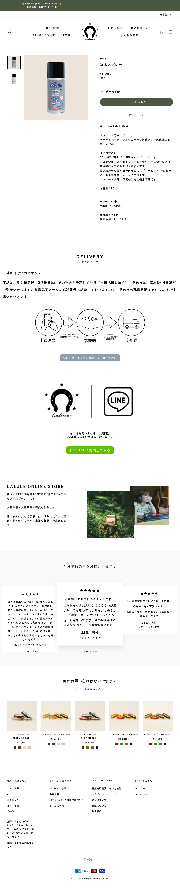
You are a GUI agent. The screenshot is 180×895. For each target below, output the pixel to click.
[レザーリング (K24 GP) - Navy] (131, 744)
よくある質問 (130, 35)
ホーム (103, 59)
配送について (136, 115)
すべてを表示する (90, 689)
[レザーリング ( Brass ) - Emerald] (155, 744)
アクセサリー (14, 800)
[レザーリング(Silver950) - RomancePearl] (29, 747)
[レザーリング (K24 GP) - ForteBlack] (49, 744)
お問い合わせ (117, 27)
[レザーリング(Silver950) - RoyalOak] (19, 747)
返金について (99, 800)
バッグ (10, 794)
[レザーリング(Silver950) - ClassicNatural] (24, 747)
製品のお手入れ (141, 27)
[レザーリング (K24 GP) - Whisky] (126, 744)
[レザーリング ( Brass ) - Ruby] (150, 744)
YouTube (140, 788)
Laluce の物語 (58, 788)
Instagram (141, 794)
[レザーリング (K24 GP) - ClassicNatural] (58, 744)
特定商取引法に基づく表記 (107, 788)
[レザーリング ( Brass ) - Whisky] (160, 744)
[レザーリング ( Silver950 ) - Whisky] (92, 747)
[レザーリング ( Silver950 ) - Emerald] (87, 747)
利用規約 (97, 811)
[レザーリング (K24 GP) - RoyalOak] (53, 744)
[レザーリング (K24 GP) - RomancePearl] (63, 744)
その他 (10, 811)
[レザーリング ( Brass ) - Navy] (165, 744)
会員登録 (54, 794)
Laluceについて (43, 35)
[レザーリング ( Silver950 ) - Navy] (97, 747)
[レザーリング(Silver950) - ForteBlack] (15, 747)
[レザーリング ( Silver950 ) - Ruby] (83, 747)
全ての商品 (13, 788)
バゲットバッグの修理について (67, 800)
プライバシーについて (104, 794)
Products (50, 27)
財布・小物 (13, 805)
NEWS (65, 35)
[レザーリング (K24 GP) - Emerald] (121, 744)
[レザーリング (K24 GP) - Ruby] (116, 744)
